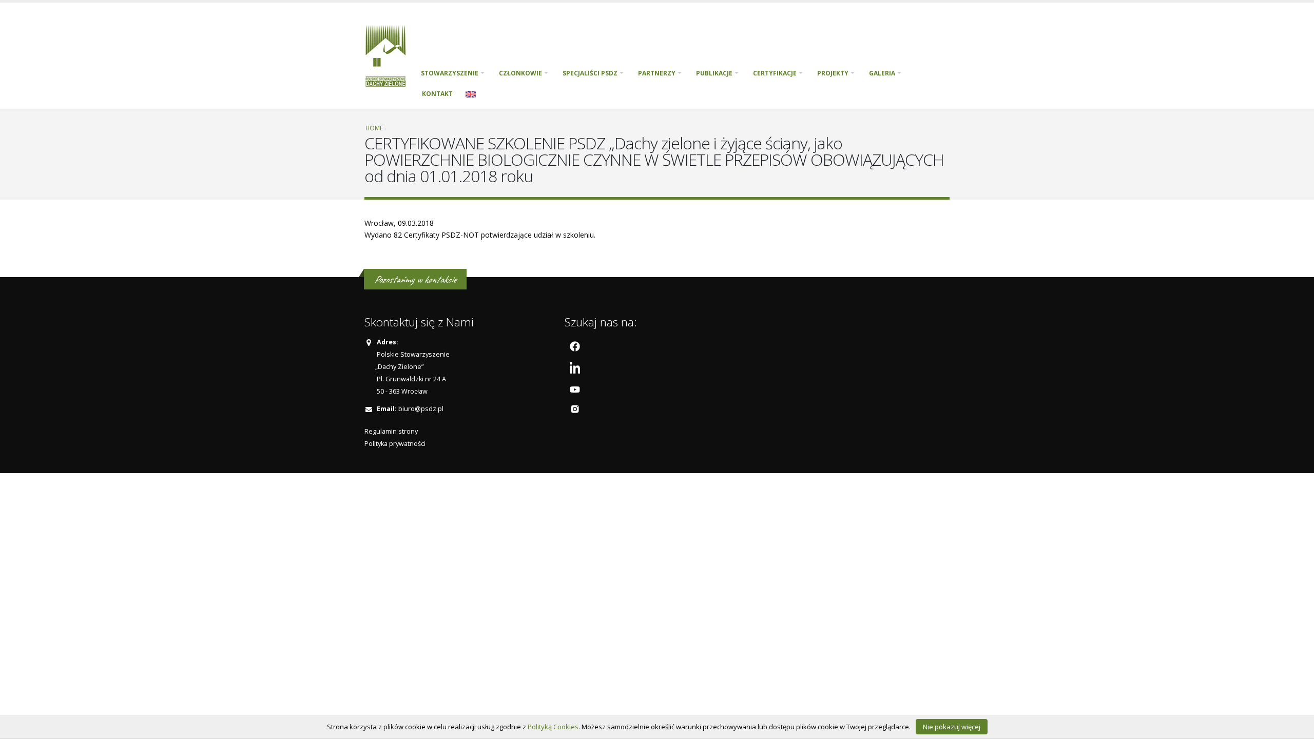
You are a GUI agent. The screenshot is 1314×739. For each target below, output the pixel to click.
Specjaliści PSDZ (590, 73)
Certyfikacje (775, 73)
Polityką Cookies (553, 726)
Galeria (882, 73)
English (470, 94)
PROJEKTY (832, 73)
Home (374, 128)
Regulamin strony (391, 431)
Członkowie (520, 73)
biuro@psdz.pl (420, 408)
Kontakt (437, 93)
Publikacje (714, 73)
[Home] (389, 55)
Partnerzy (656, 73)
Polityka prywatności (395, 443)
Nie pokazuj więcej (951, 726)
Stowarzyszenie (449, 73)
